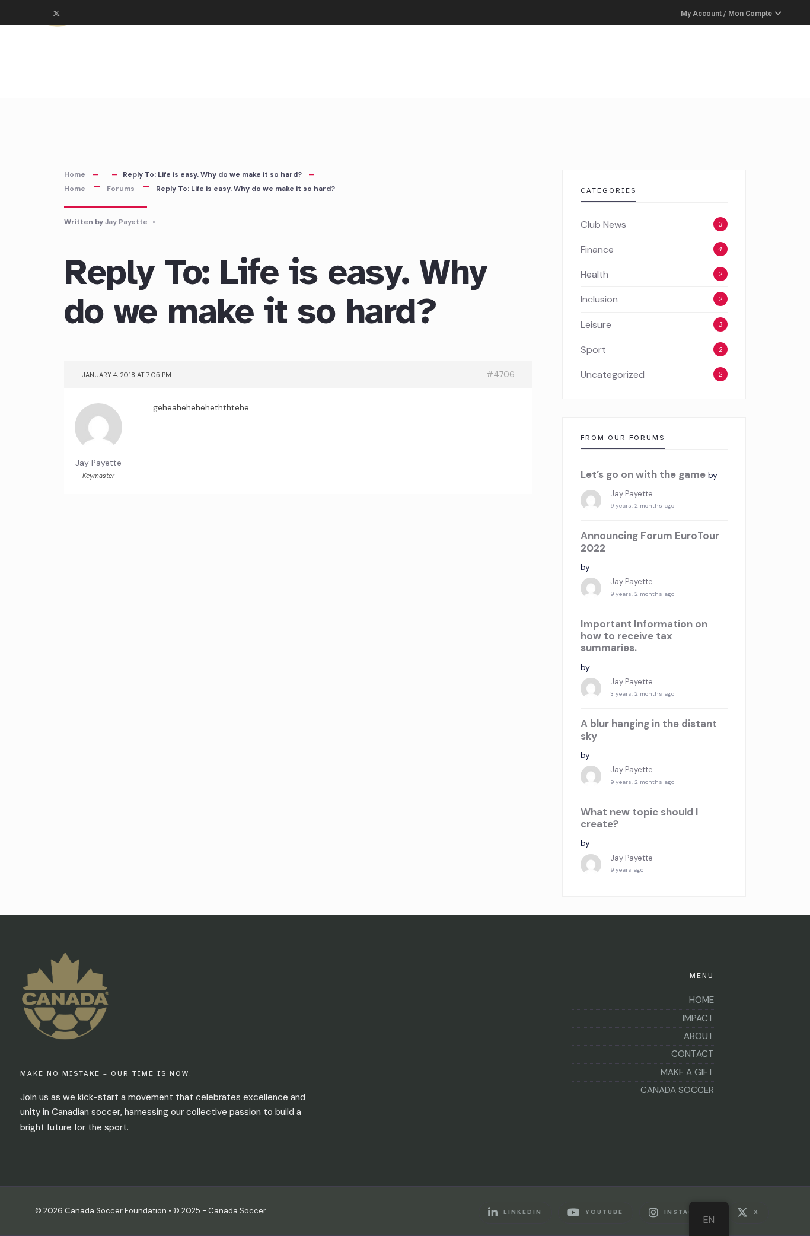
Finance (597, 249)
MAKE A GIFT (687, 1072)
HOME (701, 1000)
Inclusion (599, 299)
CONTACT (692, 1054)
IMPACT (698, 1018)
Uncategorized (613, 374)
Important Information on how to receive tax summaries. (644, 636)
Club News (603, 224)
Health (594, 274)
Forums (121, 188)
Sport (593, 349)
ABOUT (699, 1036)
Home (74, 174)
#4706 (500, 374)
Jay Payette (126, 222)
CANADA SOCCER (677, 1090)
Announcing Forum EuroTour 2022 (650, 542)
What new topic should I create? (640, 818)
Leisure (596, 324)
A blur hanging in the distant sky (649, 730)
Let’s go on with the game (643, 474)
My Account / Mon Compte (727, 13)
